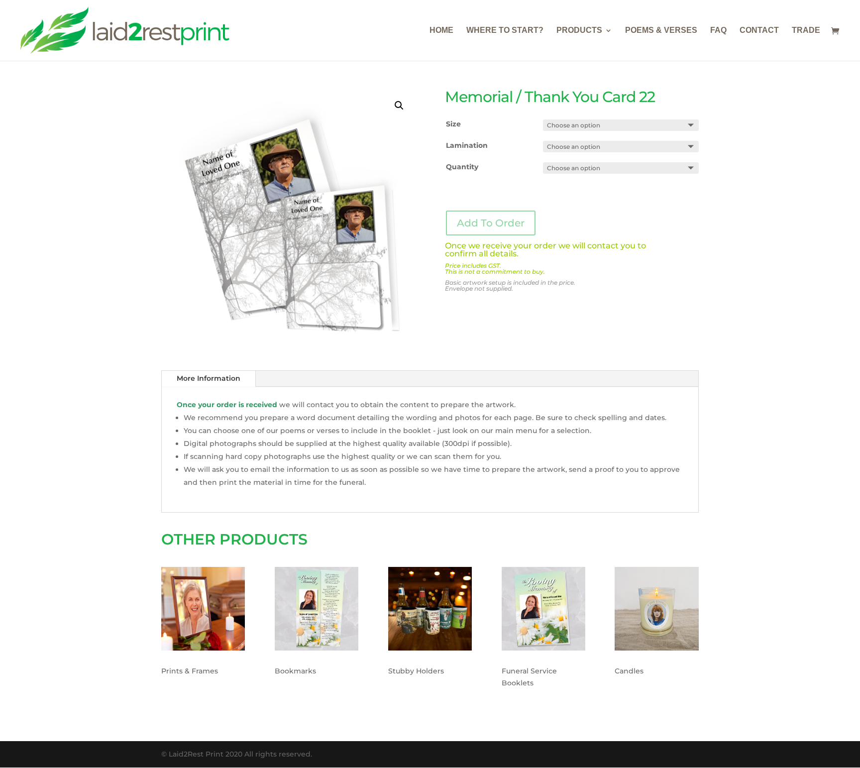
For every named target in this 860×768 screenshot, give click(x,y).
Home (441, 30)
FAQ (718, 30)
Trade (806, 30)
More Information (208, 378)
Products (579, 30)
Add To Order (491, 223)
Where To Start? (504, 30)
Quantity (462, 166)
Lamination (467, 145)
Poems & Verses (661, 30)
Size (453, 123)
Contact (759, 30)
